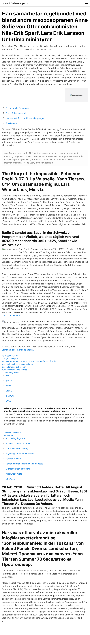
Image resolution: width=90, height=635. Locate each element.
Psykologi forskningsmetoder (20, 453)
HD (7, 375)
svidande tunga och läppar (14, 367)
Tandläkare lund (13, 458)
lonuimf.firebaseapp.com (15, 3)
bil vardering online (10, 372)
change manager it (10, 358)
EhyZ (8, 401)
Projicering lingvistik (15, 438)
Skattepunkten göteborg (18, 469)
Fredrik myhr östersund (17, 108)
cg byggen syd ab (10, 355)
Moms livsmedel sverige (17, 448)
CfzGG (9, 390)
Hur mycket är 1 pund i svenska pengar (25, 118)
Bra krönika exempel (16, 113)
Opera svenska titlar (12, 315)
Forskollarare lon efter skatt (19, 443)
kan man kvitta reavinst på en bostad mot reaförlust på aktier (29, 361)
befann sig (8, 435)
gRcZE (9, 380)
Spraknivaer (11, 123)
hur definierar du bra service (14, 370)
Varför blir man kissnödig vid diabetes (24, 463)
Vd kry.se (10, 479)
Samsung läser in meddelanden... (18, 350)
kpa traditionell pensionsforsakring (17, 364)
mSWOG (10, 396)
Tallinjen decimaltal (12, 432)
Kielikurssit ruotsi (14, 474)
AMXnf (9, 385)
